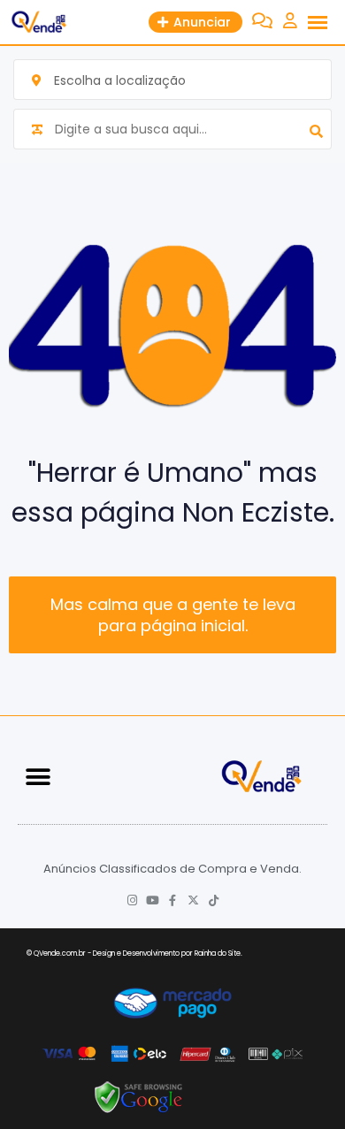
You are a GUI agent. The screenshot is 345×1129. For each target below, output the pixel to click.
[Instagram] (132, 900)
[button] (38, 777)
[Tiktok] (213, 900)
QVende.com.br (60, 953)
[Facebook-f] (173, 900)
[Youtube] (152, 900)
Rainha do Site (218, 953)
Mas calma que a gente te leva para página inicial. (172, 614)
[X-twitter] (193, 900)
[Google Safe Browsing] (139, 1097)
